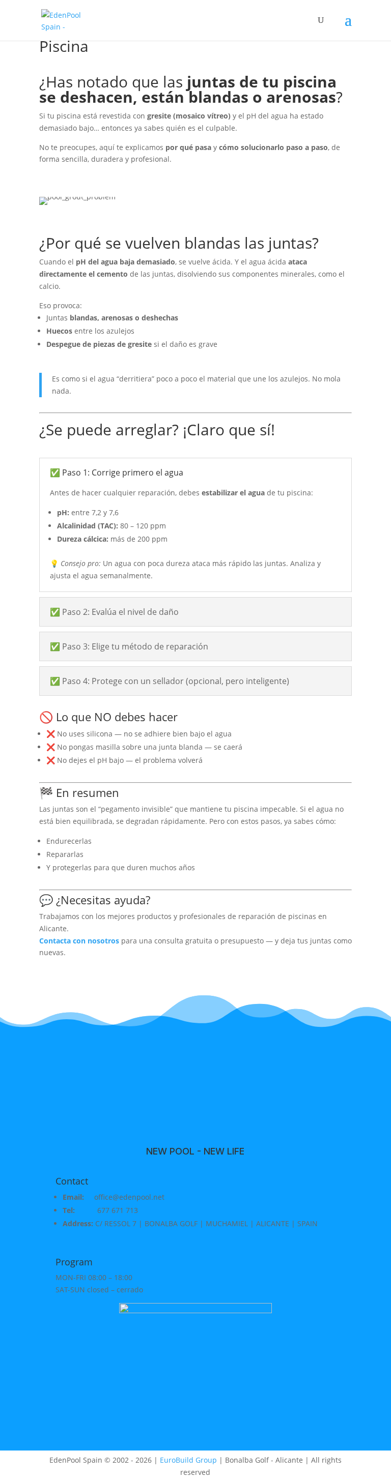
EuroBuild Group (188, 1460)
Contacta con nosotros (79, 940)
